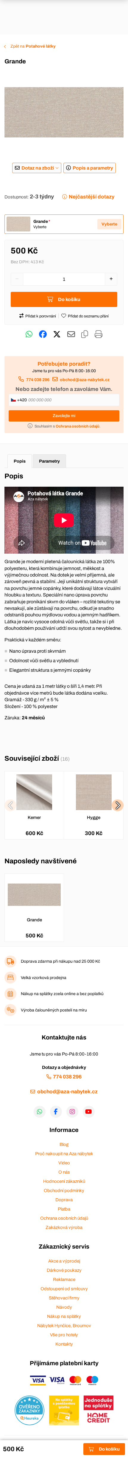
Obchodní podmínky (64, 1190)
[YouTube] (89, 1112)
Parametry (49, 461)
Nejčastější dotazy (91, 197)
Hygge (93, 817)
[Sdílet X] (57, 334)
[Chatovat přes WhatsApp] (29, 334)
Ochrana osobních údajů (64, 1218)
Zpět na (33, 46)
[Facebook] (56, 1112)
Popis (20, 461)
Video (64, 1163)
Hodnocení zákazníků (64, 1181)
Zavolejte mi (64, 416)
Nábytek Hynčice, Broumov (64, 1325)
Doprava (64, 1199)
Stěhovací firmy (64, 1298)
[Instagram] (72, 1112)
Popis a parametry (93, 167)
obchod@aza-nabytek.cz (85, 380)
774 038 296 (37, 380)
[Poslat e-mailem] (71, 334)
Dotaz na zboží (37, 167)
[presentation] (10, 805)
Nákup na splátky (64, 1316)
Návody (64, 1307)
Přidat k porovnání (40, 316)
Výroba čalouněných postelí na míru (54, 1010)
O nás (64, 1172)
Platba (64, 1209)
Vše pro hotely (64, 1334)
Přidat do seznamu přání (88, 316)
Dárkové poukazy (64, 1270)
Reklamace (64, 1279)
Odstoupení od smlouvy (64, 1288)
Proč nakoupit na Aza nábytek (64, 1153)
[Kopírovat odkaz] (84, 334)
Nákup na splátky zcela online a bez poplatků (62, 994)
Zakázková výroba (64, 1227)
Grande (34, 919)
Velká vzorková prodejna (43, 977)
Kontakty (64, 1344)
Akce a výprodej (64, 1261)
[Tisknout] (98, 334)
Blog (64, 1144)
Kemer (34, 817)
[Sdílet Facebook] (43, 334)
